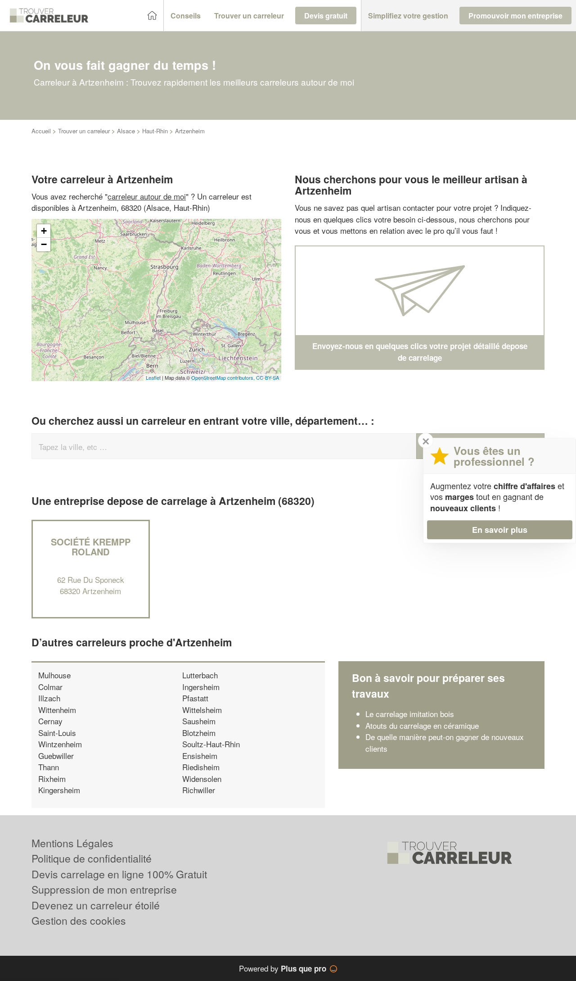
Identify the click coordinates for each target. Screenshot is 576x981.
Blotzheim (199, 732)
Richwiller (198, 789)
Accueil (41, 131)
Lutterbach (200, 675)
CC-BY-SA (267, 377)
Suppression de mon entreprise (104, 889)
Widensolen (201, 778)
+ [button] (44, 230)
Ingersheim (201, 686)
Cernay (50, 721)
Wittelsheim (202, 709)
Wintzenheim (60, 743)
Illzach (49, 698)
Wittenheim (57, 709)
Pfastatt (195, 698)
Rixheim (52, 778)
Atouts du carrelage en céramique (422, 725)
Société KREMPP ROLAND (90, 546)
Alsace (126, 131)
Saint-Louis (57, 732)
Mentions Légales (72, 843)
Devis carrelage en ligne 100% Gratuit (119, 874)
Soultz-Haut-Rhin (211, 743)
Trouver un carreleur (84, 131)
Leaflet (153, 377)
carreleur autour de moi (147, 196)
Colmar (50, 686)
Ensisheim (199, 755)
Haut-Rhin (155, 131)
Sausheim (199, 721)
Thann (48, 766)
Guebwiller (56, 755)
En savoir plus (499, 530)
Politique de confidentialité (92, 858)
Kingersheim (59, 789)
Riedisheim (201, 766)
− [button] (44, 244)
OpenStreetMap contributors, (223, 377)
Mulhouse (54, 675)
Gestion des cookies (79, 920)
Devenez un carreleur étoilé (96, 905)
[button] (185, 15)
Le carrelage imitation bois (409, 713)
